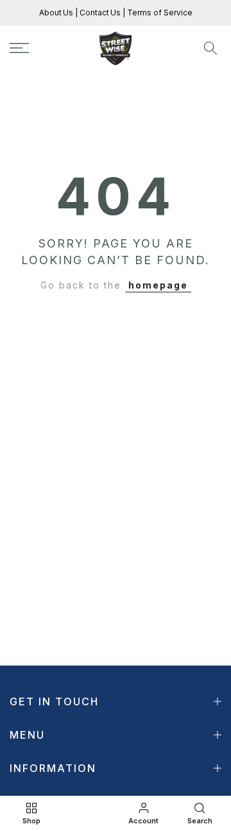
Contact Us (99, 12)
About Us (57, 12)
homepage (158, 285)
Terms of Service (159, 12)
